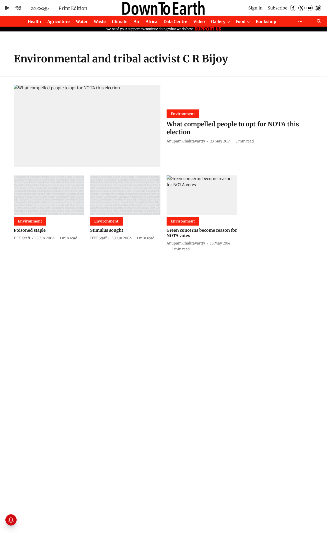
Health (34, 21)
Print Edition (73, 8)
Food (241, 21)
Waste (100, 21)
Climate (119, 21)
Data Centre (175, 21)
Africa (151, 21)
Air (136, 21)
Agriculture (58, 21)
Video (199, 21)
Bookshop (266, 21)
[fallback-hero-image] (87, 126)
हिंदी (18, 8)
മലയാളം (39, 8)
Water (82, 21)
